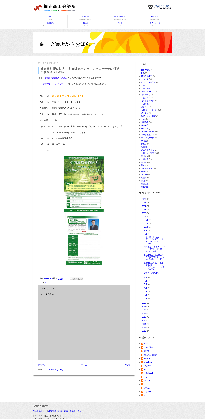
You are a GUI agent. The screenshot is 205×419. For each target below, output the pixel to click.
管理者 (146, 351)
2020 (144, 303)
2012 (144, 331)
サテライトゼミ (147, 91)
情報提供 (50, 24)
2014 (144, 324)
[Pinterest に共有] (81, 278)
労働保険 (145, 184)
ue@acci (147, 392)
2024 (144, 206)
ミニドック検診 (147, 101)
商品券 (144, 144)
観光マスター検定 (148, 116)
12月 (146, 220)
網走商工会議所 (150, 355)
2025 (144, 203)
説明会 (144, 156)
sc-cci (146, 384)
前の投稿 (126, 365)
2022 (144, 213)
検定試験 (154, 17)
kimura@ (147, 369)
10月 (146, 227)
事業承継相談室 (147, 135)
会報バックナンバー (149, 110)
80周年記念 (145, 70)
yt (145, 395)
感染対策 (145, 113)
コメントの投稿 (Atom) (53, 369)
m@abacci (148, 373)
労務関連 (145, 187)
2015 (144, 320)
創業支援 (145, 159)
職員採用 (145, 147)
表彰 (143, 171)
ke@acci (147, 366)
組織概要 (52, 411)
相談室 (144, 162)
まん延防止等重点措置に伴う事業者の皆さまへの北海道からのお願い (154, 257)
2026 (144, 199)
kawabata (148, 362)
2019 (144, 306)
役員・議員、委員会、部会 (70, 411)
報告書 (144, 178)
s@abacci (148, 380)
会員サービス (120, 17)
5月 (146, 284)
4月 (146, 288)
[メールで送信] (71, 278)
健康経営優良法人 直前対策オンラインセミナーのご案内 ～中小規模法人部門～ (154, 266)
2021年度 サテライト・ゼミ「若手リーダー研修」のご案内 (154, 249)
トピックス (145, 98)
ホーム (50, 17)
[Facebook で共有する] (79, 278)
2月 (146, 295)
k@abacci (148, 358)
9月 (146, 230)
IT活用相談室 (146, 76)
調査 (143, 165)
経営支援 (85, 17)
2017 (144, 313)
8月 (146, 234)
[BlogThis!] (73, 278)
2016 (144, 317)
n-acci (146, 377)
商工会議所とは (39, 411)
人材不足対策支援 (148, 153)
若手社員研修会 (147, 138)
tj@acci (147, 388)
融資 (143, 181)
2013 (144, 327)
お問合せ (85, 24)
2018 (144, 310)
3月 (146, 291)
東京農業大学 (146, 168)
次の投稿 (42, 365)
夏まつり (145, 107)
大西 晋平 (148, 347)
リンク (120, 24)
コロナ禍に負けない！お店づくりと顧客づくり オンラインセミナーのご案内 (155, 240)
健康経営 (145, 125)
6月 (146, 281)
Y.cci (146, 344)
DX (142, 73)
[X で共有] (76, 278)
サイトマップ (154, 24)
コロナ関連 (145, 88)
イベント (145, 79)
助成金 (144, 141)
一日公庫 (145, 104)
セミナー (49, 282)
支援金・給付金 (147, 132)
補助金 (144, 175)
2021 (144, 217)
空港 (143, 119)
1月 (146, 298)
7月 (146, 277)
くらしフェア (146, 85)
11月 (146, 223)
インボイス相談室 (148, 82)
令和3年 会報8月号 (151, 273)
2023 (144, 210)
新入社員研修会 (147, 150)
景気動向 (145, 122)
